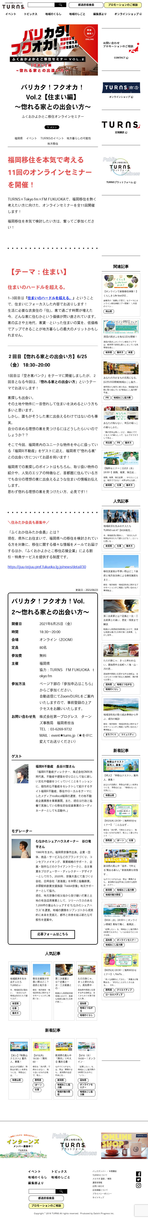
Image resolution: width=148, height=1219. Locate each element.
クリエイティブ (124, 990)
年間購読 (113, 1171)
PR (107, 398)
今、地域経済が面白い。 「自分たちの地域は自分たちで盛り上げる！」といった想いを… (120, 538)
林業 (130, 353)
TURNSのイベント (52, 138)
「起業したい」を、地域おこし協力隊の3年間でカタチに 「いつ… (86, 1071)
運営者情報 (97, 1183)
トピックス (59, 1171)
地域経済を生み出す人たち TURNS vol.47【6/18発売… (117, 528)
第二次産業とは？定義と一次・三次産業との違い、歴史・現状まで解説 (120, 620)
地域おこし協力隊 (63, 1086)
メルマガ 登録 (98, 1179)
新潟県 (60, 1080)
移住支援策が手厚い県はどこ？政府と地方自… (41, 982)
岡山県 (109, 312)
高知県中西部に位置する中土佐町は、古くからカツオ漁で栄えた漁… (86, 994)
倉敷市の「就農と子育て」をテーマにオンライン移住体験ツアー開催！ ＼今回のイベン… (120, 303)
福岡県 (19, 138)
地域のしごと (60, 1177)
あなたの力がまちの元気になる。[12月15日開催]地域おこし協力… (120, 379)
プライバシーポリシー (102, 1194)
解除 (109, 1179)
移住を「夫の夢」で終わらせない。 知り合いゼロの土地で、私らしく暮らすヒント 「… (120, 833)
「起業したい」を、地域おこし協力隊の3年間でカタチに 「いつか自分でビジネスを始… (120, 932)
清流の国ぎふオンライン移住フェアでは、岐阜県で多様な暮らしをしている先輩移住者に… (120, 345)
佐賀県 (15, 1004)
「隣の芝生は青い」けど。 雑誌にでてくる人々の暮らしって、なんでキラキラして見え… (120, 435)
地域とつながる (86, 1009)
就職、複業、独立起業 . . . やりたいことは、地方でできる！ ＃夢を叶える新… (120, 478)
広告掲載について (100, 1190)
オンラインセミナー (86, 1086)
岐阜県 (109, 353)
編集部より (36, 1183)
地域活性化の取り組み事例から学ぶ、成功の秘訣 (120, 716)
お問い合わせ (98, 1186)
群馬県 (38, 1080)
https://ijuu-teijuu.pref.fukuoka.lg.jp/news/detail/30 (47, 567)
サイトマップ (98, 1198)
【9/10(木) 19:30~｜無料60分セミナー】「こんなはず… (119, 822)
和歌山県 (16, 1080)
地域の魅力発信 (63, 1093)
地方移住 (52, 144)
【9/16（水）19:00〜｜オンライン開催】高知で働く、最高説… (120, 922)
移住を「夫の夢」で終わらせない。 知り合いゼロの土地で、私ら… (41, 1071)
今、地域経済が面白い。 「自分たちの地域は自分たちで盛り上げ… (19, 994)
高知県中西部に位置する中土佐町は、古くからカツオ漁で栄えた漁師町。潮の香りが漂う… (120, 677)
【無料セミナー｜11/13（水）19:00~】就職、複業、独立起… (119, 470)
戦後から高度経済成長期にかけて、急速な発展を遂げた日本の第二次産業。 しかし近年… (120, 632)
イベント (31, 138)
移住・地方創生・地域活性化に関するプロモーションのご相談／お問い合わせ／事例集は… (120, 587)
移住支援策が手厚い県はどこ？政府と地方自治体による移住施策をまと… (120, 575)
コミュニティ (127, 735)
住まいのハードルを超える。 (50, 298)
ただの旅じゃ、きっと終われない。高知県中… (86, 982)
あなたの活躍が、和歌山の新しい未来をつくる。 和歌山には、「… (19, 1071)
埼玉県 (109, 443)
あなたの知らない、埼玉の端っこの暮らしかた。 (120, 425)
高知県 (83, 1004)
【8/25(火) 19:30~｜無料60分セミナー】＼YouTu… (119, 972)
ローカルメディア (114, 995)
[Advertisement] (121, 226)
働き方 (15, 1013)
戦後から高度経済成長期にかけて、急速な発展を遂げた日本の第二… (64, 997)
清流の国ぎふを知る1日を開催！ (120, 336)
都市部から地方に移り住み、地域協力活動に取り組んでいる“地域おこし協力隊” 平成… (120, 390)
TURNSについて (99, 1175)
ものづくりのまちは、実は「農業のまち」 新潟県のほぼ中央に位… (64, 1071)
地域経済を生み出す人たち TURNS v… (18, 982)
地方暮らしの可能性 (79, 138)
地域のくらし (86, 1015)
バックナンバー (99, 1171)
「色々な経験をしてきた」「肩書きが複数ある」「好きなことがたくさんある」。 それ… (120, 982)
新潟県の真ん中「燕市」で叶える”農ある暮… (63, 1059)
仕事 (14, 1009)
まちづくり (111, 735)
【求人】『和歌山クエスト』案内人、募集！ (19, 1059)
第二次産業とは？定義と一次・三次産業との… (63, 984)
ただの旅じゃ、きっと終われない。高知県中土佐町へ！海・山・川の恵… (120, 664)
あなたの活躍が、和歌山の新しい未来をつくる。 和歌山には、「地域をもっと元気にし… (120, 787)
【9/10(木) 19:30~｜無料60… (40, 1059)
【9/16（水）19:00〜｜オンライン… (86, 1059)
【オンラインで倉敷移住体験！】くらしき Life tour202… (120, 293)
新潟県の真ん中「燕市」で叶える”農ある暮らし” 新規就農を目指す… (120, 870)
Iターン (38, 1085)
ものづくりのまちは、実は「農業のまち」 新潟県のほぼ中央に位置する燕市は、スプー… (120, 882)
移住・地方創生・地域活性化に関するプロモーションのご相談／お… (41, 994)
